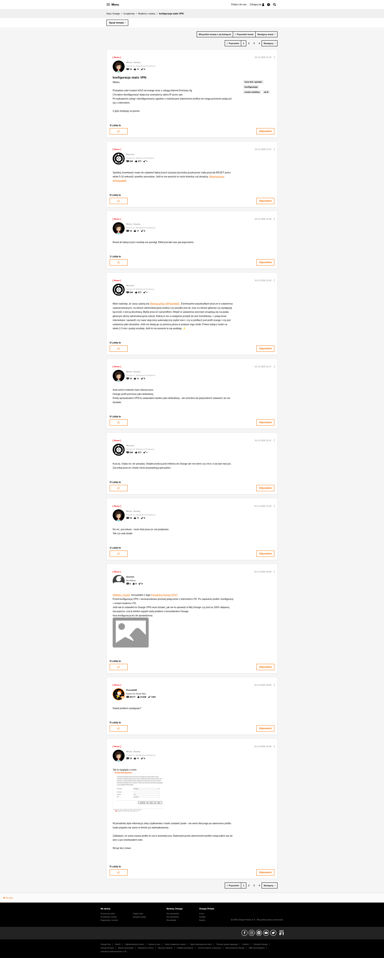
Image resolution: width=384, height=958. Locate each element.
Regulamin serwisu (146, 948)
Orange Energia (107, 948)
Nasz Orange (113, 13)
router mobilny (252, 92)
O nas (201, 914)
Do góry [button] (9, 898)
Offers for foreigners (257, 948)
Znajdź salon (138, 914)
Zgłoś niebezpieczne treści (201, 944)
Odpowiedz (265, 131)
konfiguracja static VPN (129, 77)
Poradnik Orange (261, 944)
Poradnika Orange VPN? (164, 595)
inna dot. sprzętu (253, 82)
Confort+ (245, 944)
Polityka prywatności (185, 948)
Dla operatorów (172, 914)
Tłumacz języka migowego (227, 944)
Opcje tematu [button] (116, 22)
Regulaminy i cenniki (109, 920)
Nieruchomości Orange (234, 948)
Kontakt (202, 917)
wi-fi (266, 92)
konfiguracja (251, 87)
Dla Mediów (171, 920)
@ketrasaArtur (216, 176)
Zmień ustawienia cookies (175, 944)
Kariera (202, 920)
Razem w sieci (154, 944)
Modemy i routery (146, 13)
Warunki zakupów (165, 948)
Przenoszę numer (108, 914)
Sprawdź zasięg (139, 917)
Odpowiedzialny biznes (134, 944)
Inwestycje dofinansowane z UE (114, 952)
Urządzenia (129, 13)
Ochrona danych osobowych (209, 948)
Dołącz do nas (238, 4)
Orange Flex (106, 944)
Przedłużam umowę (109, 917)
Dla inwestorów (172, 917)
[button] (274, 57)
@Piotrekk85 (119, 181)
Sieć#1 (118, 944)
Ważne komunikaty (126, 948)
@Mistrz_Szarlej (121, 595)
